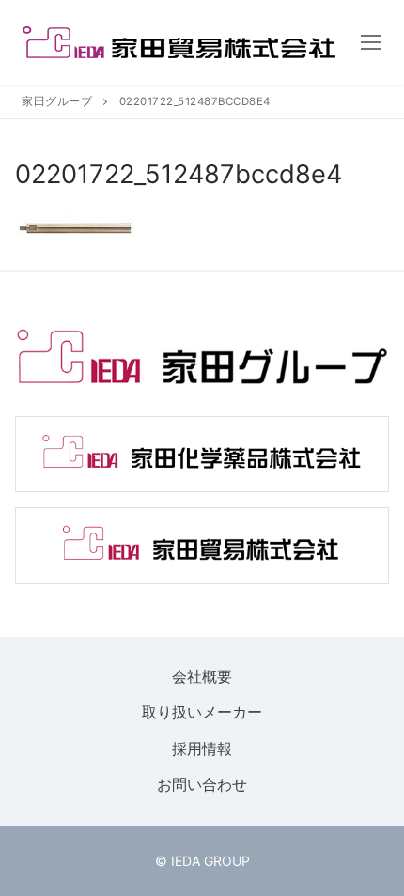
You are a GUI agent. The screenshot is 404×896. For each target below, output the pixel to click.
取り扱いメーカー (202, 712)
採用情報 (202, 748)
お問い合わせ (202, 785)
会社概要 (202, 676)
